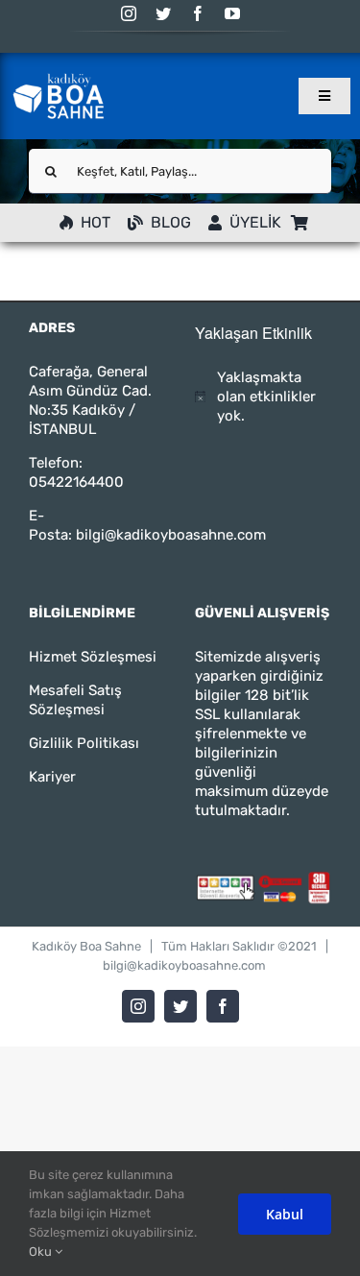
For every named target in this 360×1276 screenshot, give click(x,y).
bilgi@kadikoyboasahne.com (171, 534)
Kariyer (52, 776)
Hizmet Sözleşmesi (92, 656)
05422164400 (76, 482)
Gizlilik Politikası (84, 743)
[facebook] (197, 13)
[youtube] (232, 13)
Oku (42, 1251)
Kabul (284, 1214)
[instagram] (128, 13)
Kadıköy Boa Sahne (86, 946)
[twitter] (163, 13)
